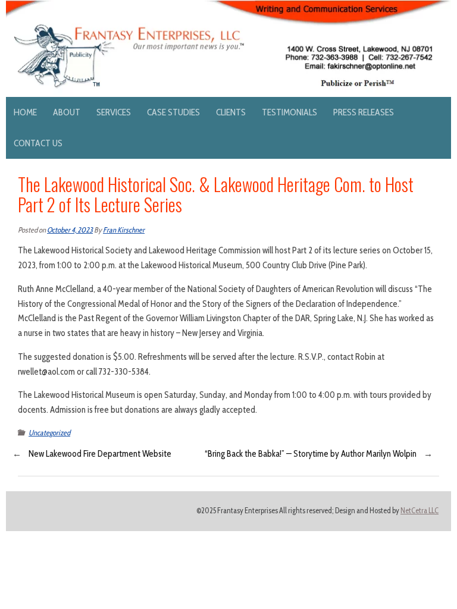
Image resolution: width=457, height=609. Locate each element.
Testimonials (289, 112)
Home (25, 112)
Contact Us (38, 143)
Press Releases (363, 112)
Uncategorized (49, 432)
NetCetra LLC (419, 510)
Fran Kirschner (124, 229)
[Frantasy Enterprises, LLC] (228, 7)
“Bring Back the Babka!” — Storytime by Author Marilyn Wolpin (311, 453)
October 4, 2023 (70, 229)
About (66, 112)
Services (113, 112)
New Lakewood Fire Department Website (100, 453)
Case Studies (173, 112)
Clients (231, 112)
